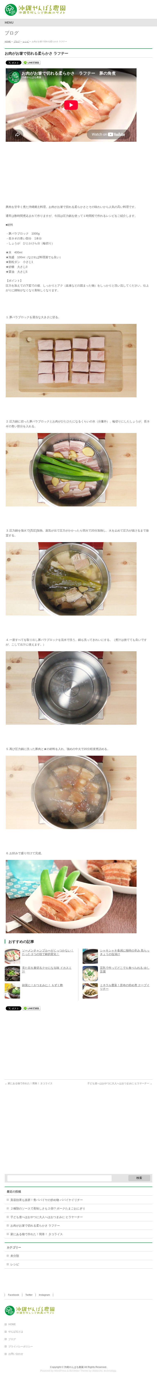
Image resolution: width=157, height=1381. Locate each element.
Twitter (29, 1295)
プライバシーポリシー (20, 1346)
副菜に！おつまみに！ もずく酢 (42, 985)
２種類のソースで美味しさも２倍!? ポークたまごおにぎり (47, 1208)
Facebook (13, 1295)
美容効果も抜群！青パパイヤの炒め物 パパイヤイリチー (46, 1200)
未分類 (14, 1255)
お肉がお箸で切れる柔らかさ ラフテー (35, 1225)
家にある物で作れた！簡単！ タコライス (29, 1083)
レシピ (14, 1264)
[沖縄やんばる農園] (37, 11)
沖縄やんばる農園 (74, 1367)
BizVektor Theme (78, 1370)
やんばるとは (15, 1331)
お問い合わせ (15, 1353)
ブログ (12, 1339)
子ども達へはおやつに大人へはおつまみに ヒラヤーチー (119, 1083)
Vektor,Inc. (97, 1370)
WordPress (60, 1370)
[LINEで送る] (31, 62)
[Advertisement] (78, 176)
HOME (12, 1324)
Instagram (44, 1295)
